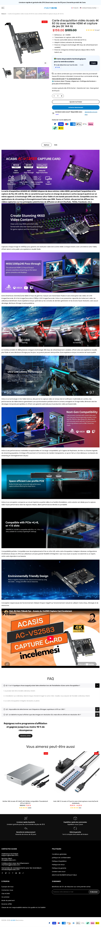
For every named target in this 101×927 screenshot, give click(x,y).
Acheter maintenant (75, 107)
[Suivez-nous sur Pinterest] (12, 873)
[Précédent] (5, 775)
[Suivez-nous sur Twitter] (6, 873)
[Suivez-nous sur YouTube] (19, 873)
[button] (84, 7)
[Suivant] (95, 775)
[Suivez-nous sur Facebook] (2, 873)
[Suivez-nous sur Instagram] (9, 873)
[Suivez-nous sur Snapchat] (16, 873)
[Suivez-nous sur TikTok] (23, 873)
